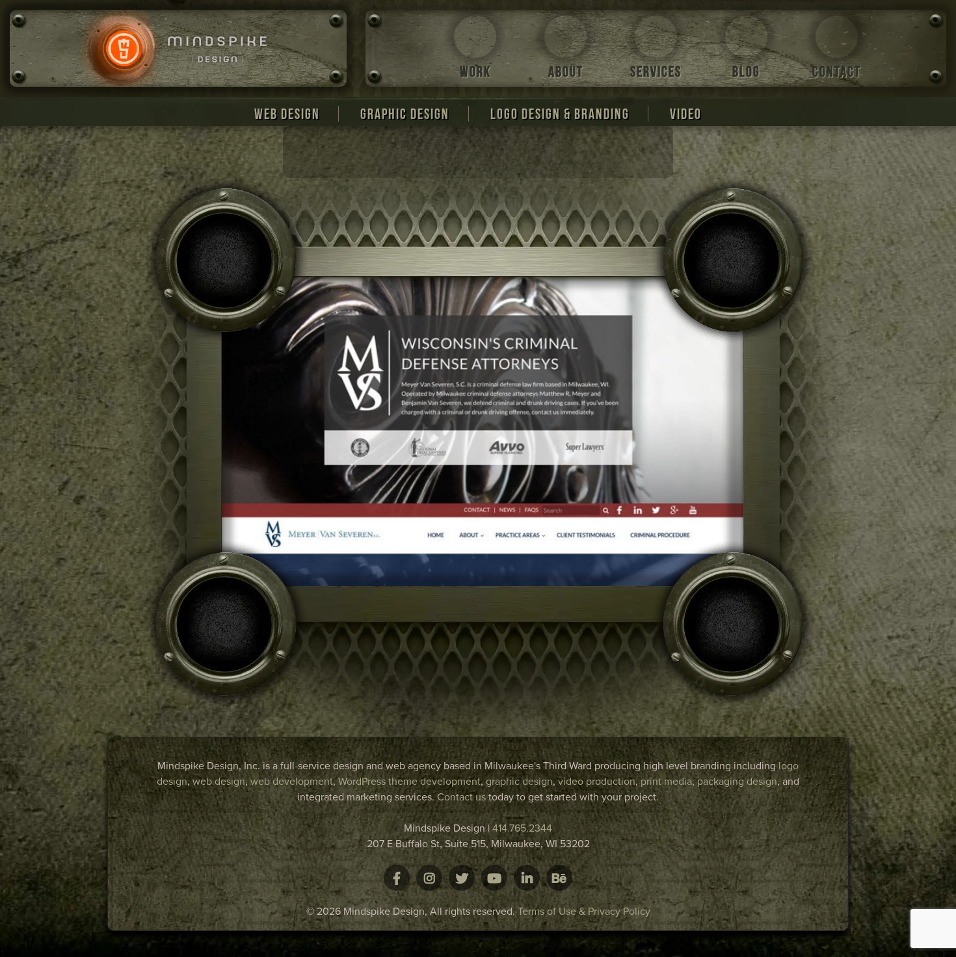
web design (219, 781)
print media (666, 781)
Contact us (461, 797)
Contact (836, 71)
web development (291, 781)
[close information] (438, 166)
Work (475, 71)
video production (596, 781)
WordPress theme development (409, 781)
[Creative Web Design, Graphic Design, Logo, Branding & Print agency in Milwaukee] (178, 48)
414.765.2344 (522, 828)
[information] (399, 166)
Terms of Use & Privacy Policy (584, 911)
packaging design (737, 781)
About (565, 71)
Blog (746, 71)
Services (656, 71)
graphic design (519, 781)
